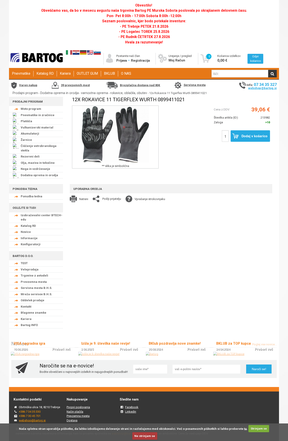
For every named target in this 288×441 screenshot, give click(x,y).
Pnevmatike (21, 74)
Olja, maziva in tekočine (38, 162)
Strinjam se (259, 428)
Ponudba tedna (31, 196)
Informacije (29, 238)
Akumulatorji (30, 133)
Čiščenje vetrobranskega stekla (38, 148)
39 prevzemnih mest (75, 85)
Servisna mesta (195, 85)
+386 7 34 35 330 (29, 411)
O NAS (126, 74)
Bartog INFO (29, 325)
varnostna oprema (94, 93)
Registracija (140, 60)
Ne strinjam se (144, 436)
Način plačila (75, 411)
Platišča (26, 121)
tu (245, 428)
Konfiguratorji (30, 244)
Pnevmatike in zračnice (37, 115)
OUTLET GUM (87, 74)
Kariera (65, 74)
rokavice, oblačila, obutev (128, 93)
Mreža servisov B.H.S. (36, 294)
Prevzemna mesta (34, 282)
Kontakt (26, 306)
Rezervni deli (30, 156)
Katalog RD (45, 74)
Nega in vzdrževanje (35, 169)
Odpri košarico (255, 59)
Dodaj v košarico (254, 136)
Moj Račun (177, 60)
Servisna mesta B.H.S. (36, 288)
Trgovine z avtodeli (34, 275)
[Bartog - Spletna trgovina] (36, 66)
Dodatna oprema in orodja (59, 93)
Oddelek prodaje (32, 300)
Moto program (31, 108)
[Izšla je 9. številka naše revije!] (98, 354)
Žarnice (26, 140)
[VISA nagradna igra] (25, 354)
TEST (24, 263)
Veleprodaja (29, 269)
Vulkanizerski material (37, 127)
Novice (26, 232)
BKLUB (109, 74)
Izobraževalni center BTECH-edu (41, 217)
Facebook (131, 407)
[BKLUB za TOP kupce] (228, 354)
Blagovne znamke (33, 312)
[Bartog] (152, 354)
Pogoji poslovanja (78, 407)
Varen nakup (28, 85)
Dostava (72, 420)
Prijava (122, 60)
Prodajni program (25, 93)
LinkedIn (130, 411)
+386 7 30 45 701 (29, 416)
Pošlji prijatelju (111, 198)
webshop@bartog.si (262, 88)
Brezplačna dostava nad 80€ (140, 85)
